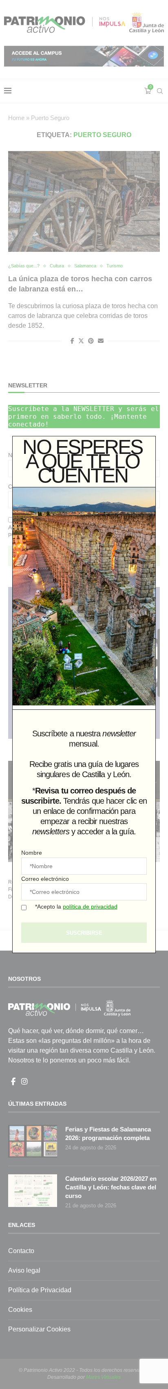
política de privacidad (90, 906)
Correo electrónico (45, 879)
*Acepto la (76, 906)
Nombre (31, 852)
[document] (84, 694)
